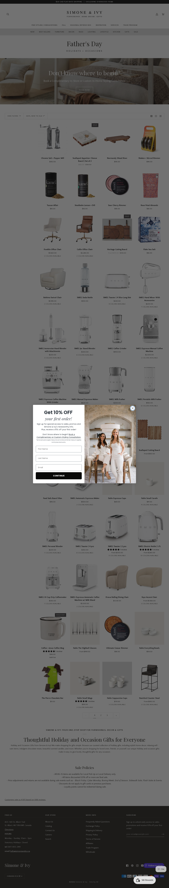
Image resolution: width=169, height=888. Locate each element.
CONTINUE (59, 475)
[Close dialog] (132, 408)
